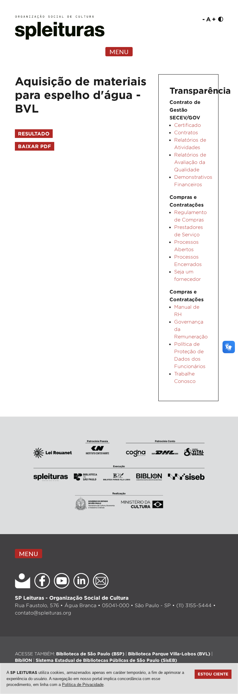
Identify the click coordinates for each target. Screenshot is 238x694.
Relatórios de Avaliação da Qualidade (190, 162)
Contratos (186, 132)
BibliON (23, 660)
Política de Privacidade (83, 684)
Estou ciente (213, 674)
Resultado (34, 133)
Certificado (187, 125)
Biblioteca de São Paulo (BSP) (90, 653)
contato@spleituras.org (43, 612)
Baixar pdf (34, 146)
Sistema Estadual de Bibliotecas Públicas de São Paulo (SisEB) (106, 660)
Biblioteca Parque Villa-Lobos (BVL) (169, 653)
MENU (119, 51)
